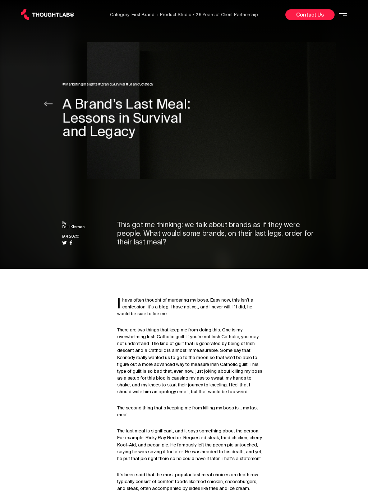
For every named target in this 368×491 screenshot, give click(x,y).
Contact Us (310, 15)
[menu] (343, 15)
